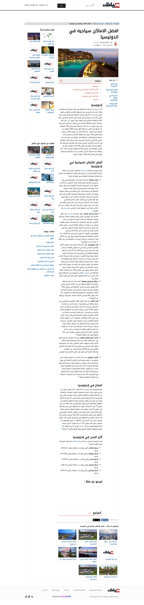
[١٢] (61, 428)
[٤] (68, 176)
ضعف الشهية (49, 275)
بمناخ (61, 389)
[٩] (75, 334)
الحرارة (82, 426)
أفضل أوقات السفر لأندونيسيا (111, 104)
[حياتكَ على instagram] (26, 597)
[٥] (92, 210)
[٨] (88, 298)
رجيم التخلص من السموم (45, 250)
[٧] (91, 278)
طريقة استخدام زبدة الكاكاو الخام (42, 265)
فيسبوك (106, 520)
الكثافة (74, 441)
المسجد (69, 213)
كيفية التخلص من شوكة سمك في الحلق (42, 237)
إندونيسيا (96, 109)
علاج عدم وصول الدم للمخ (45, 246)
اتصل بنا (45, 590)
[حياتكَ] (111, 5)
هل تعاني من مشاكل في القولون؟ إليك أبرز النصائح (40, 270)
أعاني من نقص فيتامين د (45, 261)
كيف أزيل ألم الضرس (47, 257)
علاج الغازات (50, 242)
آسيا (69, 120)
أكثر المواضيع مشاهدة (31, 5)
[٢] (101, 145)
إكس (98, 520)
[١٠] (97, 354)
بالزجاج (72, 317)
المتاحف (86, 272)
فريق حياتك (56, 590)
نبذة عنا (66, 590)
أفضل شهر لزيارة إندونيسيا (111, 90)
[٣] (73, 154)
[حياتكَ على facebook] (29, 597)
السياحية (83, 170)
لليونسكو (67, 208)
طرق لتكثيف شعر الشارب (45, 253)
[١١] (78, 377)
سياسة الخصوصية (96, 590)
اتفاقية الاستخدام (79, 590)
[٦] (80, 241)
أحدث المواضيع (43, 5)
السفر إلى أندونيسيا (113, 85)
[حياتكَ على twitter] (32, 597)
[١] (71, 123)
